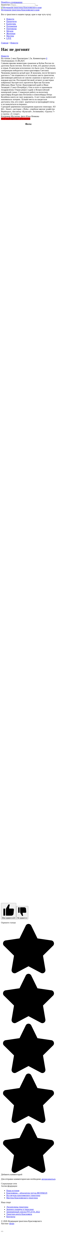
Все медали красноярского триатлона (23, 1195)
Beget (11, 1223)
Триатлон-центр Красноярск (19, 1214)
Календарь (11, 24)
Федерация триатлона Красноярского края (20, 10)
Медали (9, 31)
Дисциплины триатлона (17, 1207)
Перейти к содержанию (11, 2)
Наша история (12, 1190)
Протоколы (11, 28)
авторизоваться (48, 1179)
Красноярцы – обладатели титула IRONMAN (26, 1193)
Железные (10, 33)
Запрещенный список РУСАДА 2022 (23, 1212)
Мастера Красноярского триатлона (22, 1198)
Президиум (11, 21)
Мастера (10, 36)
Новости (10, 19)
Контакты (10, 1216)
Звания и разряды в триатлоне (20, 1209)
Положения (11, 26)
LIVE (8, 38)
